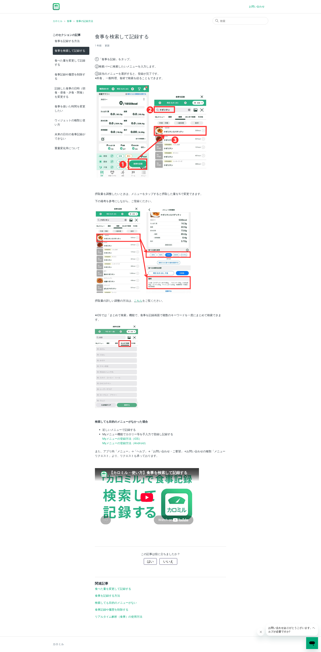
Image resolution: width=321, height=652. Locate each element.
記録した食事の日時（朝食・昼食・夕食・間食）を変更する (70, 92)
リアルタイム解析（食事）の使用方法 (118, 616)
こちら (138, 300)
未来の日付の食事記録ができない (70, 136)
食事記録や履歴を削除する (70, 76)
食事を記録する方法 (67, 41)
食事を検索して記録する (70, 50)
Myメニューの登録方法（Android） (124, 443)
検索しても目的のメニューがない (116, 602)
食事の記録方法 (84, 21)
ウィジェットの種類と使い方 (70, 122)
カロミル (57, 21)
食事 (69, 21)
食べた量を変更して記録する (70, 63)
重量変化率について (67, 148)
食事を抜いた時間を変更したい (70, 108)
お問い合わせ (257, 6)
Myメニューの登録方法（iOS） (122, 438)
